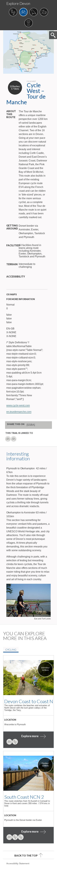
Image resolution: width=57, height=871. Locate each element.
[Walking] (13, 12)
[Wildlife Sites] (33, 12)
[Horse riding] (44, 12)
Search (53, 35)
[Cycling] (23, 12)
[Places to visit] (28, 23)
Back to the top (26, 855)
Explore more (29, 736)
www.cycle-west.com (18, 405)
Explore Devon (18, 3)
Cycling (10, 649)
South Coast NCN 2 (24, 797)
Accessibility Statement (17, 863)
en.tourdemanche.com (18, 411)
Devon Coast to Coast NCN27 (28, 701)
